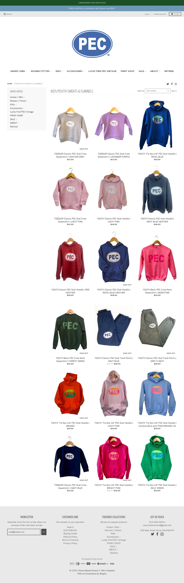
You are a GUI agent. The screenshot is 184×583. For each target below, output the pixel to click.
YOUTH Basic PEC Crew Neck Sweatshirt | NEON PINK (157, 291)
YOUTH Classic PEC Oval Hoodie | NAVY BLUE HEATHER (157, 220)
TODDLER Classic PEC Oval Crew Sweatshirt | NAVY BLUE (70, 487)
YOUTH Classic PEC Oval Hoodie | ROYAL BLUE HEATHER (113, 291)
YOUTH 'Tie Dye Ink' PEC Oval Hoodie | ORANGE (70, 424)
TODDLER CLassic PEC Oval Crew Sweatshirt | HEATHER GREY (70, 155)
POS (79, 573)
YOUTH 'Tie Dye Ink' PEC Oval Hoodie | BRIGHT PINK (114, 487)
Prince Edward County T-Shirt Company (96, 570)
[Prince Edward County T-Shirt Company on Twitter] (168, 84)
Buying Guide (70, 533)
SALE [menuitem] (141, 71)
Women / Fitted (18, 101)
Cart (176, 14)
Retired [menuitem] (169, 71)
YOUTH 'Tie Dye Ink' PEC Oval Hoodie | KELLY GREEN (157, 487)
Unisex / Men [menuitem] (17, 71)
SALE (12, 119)
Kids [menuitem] (58, 71)
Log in (147, 14)
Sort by (140, 91)
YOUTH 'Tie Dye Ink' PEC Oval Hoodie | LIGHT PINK (114, 424)
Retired (14, 126)
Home (9, 84)
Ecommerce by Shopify (96, 573)
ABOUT (13, 123)
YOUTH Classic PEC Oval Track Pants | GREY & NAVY (157, 360)
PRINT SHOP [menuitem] (127, 71)
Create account (160, 14)
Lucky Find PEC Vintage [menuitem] (102, 71)
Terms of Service (70, 540)
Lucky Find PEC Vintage (21, 111)
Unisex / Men (16, 97)
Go (44, 532)
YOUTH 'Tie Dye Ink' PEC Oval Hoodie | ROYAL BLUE (157, 155)
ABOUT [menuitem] (154, 71)
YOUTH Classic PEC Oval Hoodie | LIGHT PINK (113, 220)
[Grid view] (173, 91)
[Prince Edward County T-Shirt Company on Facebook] (172, 84)
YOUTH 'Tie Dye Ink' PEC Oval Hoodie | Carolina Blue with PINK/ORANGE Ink (157, 424)
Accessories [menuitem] (74, 71)
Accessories (16, 108)
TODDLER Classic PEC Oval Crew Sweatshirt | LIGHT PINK (70, 220)
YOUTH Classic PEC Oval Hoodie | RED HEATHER (70, 291)
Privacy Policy (70, 543)
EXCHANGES (70, 530)
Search (70, 527)
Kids (12, 104)
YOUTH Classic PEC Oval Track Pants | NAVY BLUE (114, 360)
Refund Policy (70, 537)
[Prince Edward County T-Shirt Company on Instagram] (176, 84)
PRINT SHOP (16, 115)
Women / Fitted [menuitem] (40, 71)
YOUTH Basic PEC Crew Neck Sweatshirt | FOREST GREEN (70, 360)
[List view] (176, 91)
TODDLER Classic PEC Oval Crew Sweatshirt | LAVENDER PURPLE (114, 155)
